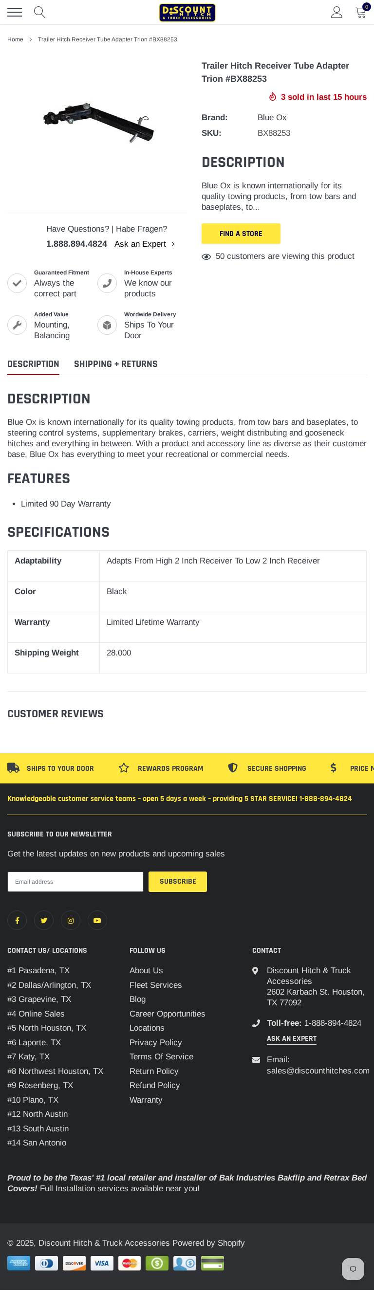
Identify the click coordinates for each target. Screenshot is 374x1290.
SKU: (212, 133)
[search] (40, 12)
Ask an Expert (141, 244)
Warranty (146, 1100)
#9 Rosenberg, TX (40, 1085)
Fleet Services (156, 985)
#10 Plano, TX (32, 1100)
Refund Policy (155, 1085)
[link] (17, 920)
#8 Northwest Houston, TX (55, 1071)
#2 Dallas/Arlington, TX (49, 985)
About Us (146, 970)
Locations (147, 1028)
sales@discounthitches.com (318, 1070)
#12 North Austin (37, 1114)
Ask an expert (292, 1039)
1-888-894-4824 (332, 1023)
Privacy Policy (156, 1042)
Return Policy (154, 1071)
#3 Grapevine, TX (39, 999)
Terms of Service (161, 1056)
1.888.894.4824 (76, 244)
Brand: (215, 117)
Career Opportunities (168, 1013)
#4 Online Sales (36, 1013)
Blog (138, 999)
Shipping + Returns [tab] (116, 364)
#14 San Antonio (36, 1142)
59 (220, 256)
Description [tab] (33, 364)
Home (15, 39)
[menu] (14, 12)
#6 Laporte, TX (34, 1042)
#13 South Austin (38, 1128)
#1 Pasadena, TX (38, 970)
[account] (337, 12)
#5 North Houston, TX (46, 1028)
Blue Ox (272, 117)
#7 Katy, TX (28, 1056)
